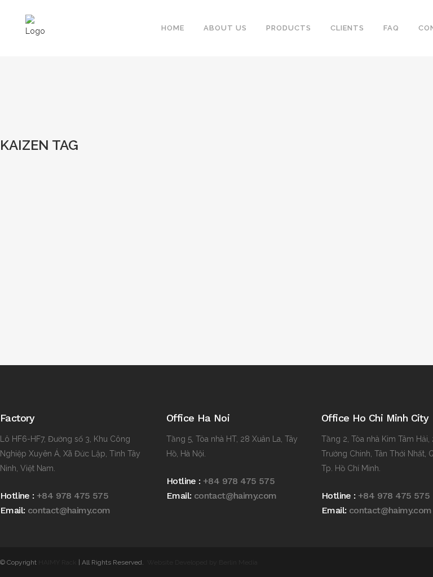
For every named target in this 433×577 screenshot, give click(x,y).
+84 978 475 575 (72, 495)
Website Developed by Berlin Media (202, 562)
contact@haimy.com (69, 510)
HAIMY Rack (57, 562)
